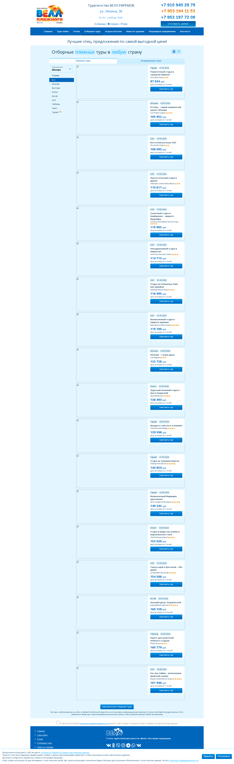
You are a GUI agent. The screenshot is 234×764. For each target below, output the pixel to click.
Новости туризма (45, 747)
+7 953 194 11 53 (178, 11)
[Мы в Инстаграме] (123, 745)
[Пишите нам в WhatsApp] (133, 745)
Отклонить (224, 756)
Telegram (114, 24)
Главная (41, 731)
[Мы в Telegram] (128, 745)
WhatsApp (101, 24)
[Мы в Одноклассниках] (113, 745)
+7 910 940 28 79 (178, 5)
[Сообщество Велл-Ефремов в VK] (108, 745)
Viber (125, 24)
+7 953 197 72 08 (178, 17)
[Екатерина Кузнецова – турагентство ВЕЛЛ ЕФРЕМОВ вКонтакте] (138, 745)
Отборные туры (44, 743)
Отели (40, 739)
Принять (208, 756)
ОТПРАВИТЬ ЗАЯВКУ (178, 23)
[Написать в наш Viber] (118, 745)
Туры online (42, 735)
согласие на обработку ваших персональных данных (65, 752)
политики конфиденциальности (93, 723)
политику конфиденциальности (183, 760)
